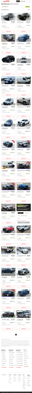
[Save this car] (14, 14)
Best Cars (10, 381)
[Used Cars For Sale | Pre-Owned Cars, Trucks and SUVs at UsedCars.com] (6, 1)
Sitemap (19, 381)
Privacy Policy (24, 378)
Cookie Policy (24, 388)
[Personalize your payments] (14, 23)
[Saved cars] (27, 1)
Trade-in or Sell (10, 378)
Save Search (27, 6)
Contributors (19, 378)
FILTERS (5, 6)
